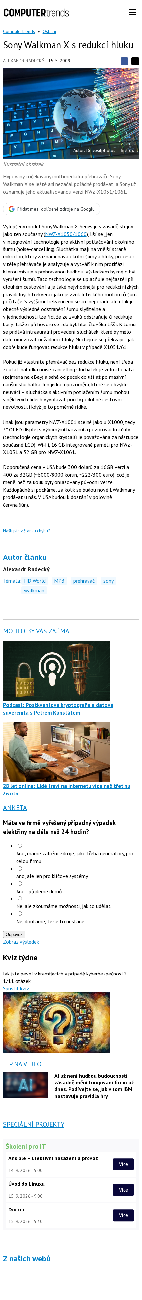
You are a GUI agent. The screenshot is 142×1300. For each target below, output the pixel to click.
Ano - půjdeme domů (39, 891)
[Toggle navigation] (133, 12)
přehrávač (84, 580)
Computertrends (19, 31)
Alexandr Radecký (23, 61)
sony (108, 580)
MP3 (59, 580)
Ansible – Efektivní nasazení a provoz (53, 1158)
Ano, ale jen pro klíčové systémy (52, 876)
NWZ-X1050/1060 (66, 234)
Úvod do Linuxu (26, 1184)
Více (123, 1164)
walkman (34, 590)
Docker (16, 1209)
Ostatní (49, 31)
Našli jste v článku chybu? (26, 530)
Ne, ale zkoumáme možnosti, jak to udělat (63, 906)
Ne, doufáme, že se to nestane (50, 921)
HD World (35, 580)
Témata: (12, 580)
